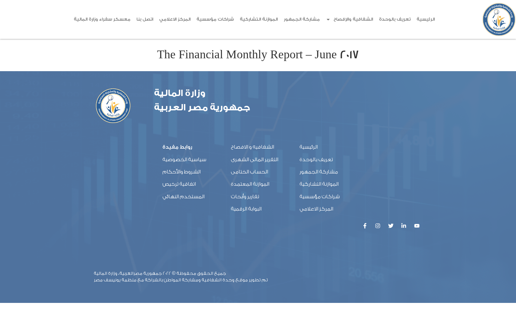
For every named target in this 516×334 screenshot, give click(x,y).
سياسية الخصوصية (184, 159)
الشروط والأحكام (181, 172)
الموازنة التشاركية (259, 19)
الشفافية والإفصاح (353, 19)
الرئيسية (426, 19)
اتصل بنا (144, 19)
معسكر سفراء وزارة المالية (102, 19)
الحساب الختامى (249, 172)
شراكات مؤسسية (215, 19)
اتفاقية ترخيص (179, 184)
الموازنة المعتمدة (250, 184)
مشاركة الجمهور (302, 19)
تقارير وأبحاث (245, 196)
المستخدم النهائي (183, 196)
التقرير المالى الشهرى (254, 159)
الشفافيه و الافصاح (252, 147)
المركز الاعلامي (175, 19)
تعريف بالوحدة (395, 19)
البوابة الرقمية (246, 209)
